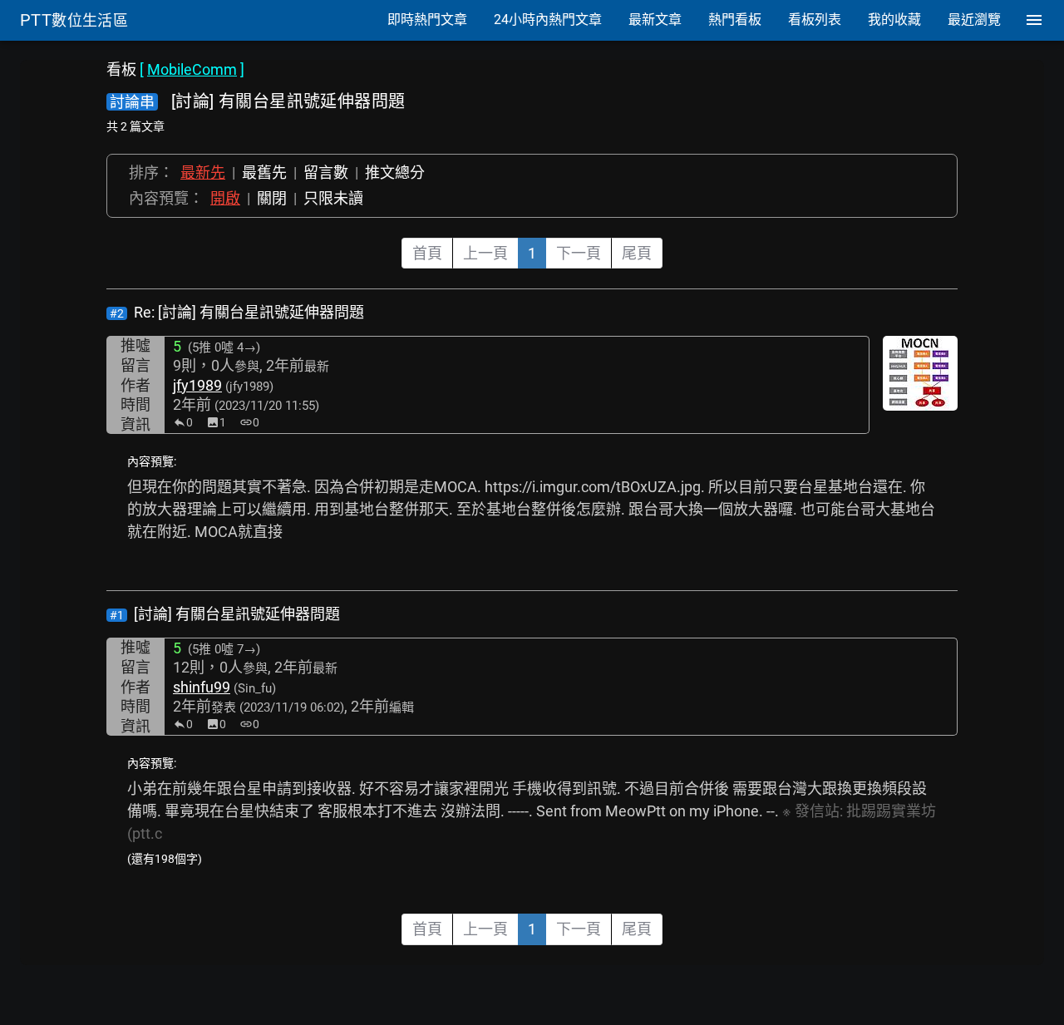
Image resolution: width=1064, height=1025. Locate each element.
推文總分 (395, 172)
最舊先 (264, 172)
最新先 (202, 172)
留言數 (325, 172)
